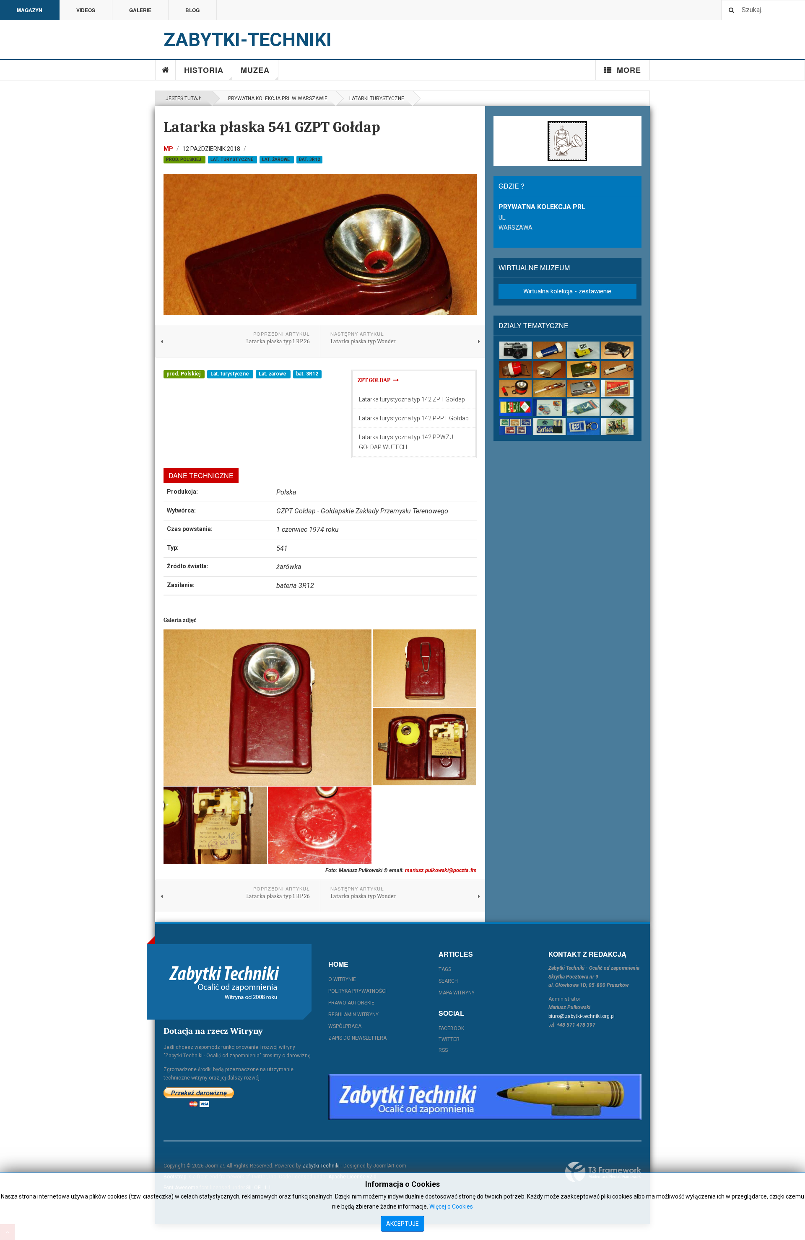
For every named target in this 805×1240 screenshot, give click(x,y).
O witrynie (342, 979)
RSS (443, 1050)
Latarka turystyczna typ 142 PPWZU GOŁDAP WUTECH (406, 442)
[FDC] (549, 407)
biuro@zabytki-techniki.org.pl (581, 1016)
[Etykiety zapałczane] (515, 407)
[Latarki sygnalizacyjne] (583, 388)
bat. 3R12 (309, 159)
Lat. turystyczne (232, 159)
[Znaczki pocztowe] (515, 426)
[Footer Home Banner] (484, 1097)
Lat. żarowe (276, 159)
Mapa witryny (457, 993)
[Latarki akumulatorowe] (549, 350)
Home (166, 70)
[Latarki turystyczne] (583, 369)
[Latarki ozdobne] (617, 369)
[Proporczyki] (583, 407)
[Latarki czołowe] (583, 350)
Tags (445, 969)
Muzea (255, 70)
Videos (85, 10)
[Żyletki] (549, 426)
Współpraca (344, 1026)
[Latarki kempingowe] (515, 369)
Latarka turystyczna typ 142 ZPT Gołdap (412, 399)
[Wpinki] (617, 407)
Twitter (449, 1039)
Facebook (451, 1028)
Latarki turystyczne (376, 98)
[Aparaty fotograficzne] (515, 350)
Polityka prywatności (357, 991)
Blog (192, 10)
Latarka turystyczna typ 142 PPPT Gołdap (414, 418)
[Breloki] (583, 426)
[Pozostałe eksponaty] (617, 426)
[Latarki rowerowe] (549, 369)
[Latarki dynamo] (617, 350)
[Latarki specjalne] (549, 388)
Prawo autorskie (351, 1003)
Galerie (140, 10)
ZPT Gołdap (375, 380)
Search (448, 981)
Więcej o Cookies (451, 1206)
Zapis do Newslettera (357, 1038)
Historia (203, 70)
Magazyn (29, 10)
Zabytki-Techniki (321, 1166)
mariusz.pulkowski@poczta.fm (441, 870)
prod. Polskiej (184, 159)
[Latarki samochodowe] (515, 388)
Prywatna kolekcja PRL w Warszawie (276, 98)
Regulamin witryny (353, 1014)
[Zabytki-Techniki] (224, 982)
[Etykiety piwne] (617, 388)
